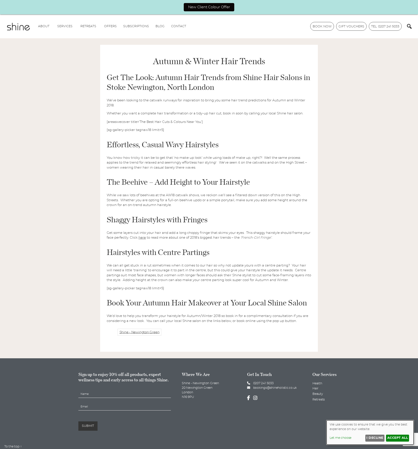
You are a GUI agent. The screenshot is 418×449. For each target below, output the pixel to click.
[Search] (409, 26)
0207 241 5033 (263, 383)
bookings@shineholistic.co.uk (275, 387)
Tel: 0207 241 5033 (385, 26)
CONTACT (178, 26)
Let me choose (340, 437)
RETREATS (88, 26)
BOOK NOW (322, 26)
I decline (374, 437)
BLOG (160, 26)
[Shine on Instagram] (256, 398)
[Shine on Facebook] (249, 398)
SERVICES (64, 26)
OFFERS (110, 26)
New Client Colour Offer (209, 7)
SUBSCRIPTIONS (136, 26)
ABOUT (43, 26)
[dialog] (370, 432)
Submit (88, 425)
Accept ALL (397, 437)
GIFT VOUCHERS (351, 26)
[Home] (18, 26)
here (142, 237)
